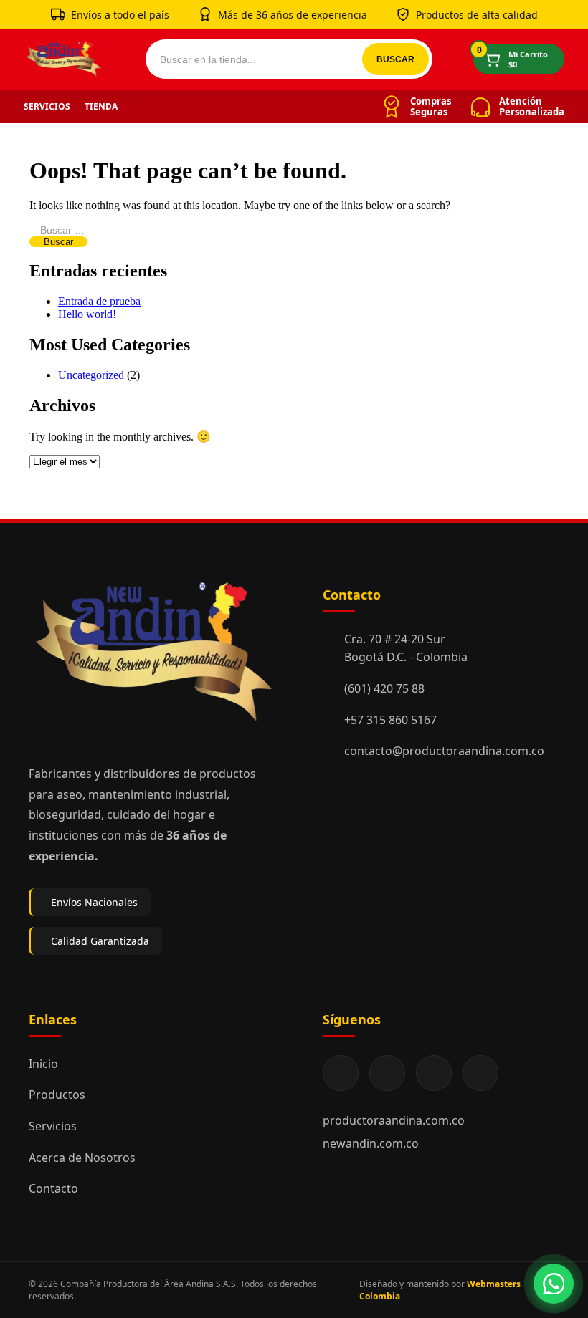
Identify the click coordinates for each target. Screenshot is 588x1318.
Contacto (53, 1188)
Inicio (43, 1064)
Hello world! (87, 314)
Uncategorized (91, 375)
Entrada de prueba (99, 301)
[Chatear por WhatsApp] (554, 1284)
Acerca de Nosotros (82, 1157)
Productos (57, 1094)
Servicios (47, 106)
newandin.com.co (371, 1143)
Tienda (101, 106)
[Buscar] (395, 59)
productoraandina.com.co (394, 1120)
